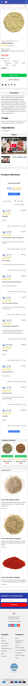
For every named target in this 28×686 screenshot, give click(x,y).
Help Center (4, 646)
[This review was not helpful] (24, 226)
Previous (24, 440)
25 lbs (6, 65)
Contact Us (4, 651)
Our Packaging (5, 643)
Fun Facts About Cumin (10, 500)
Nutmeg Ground (21, 461)
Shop (2, 638)
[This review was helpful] (21, 226)
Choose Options (7, 456)
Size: (5, 58)
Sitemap (3, 656)
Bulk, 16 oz (8, 63)
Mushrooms (18, 653)
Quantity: (4, 68)
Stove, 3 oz (6, 61)
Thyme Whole (7, 461)
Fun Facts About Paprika (10, 577)
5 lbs (16, 63)
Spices (17, 645)
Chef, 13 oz (16, 61)
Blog (2, 653)
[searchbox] (8, 201)
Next (26, 440)
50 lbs (14, 65)
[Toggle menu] (2, 2)
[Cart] (26, 2)
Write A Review (14, 194)
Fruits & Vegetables (20, 650)
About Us (3, 640)
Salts (16, 658)
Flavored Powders (20, 655)
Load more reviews (14, 431)
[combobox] (20, 204)
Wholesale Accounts (6, 648)
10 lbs (23, 63)
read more (4, 508)
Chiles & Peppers (19, 647)
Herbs (16, 638)
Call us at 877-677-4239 (14, 621)
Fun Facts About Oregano (11, 538)
